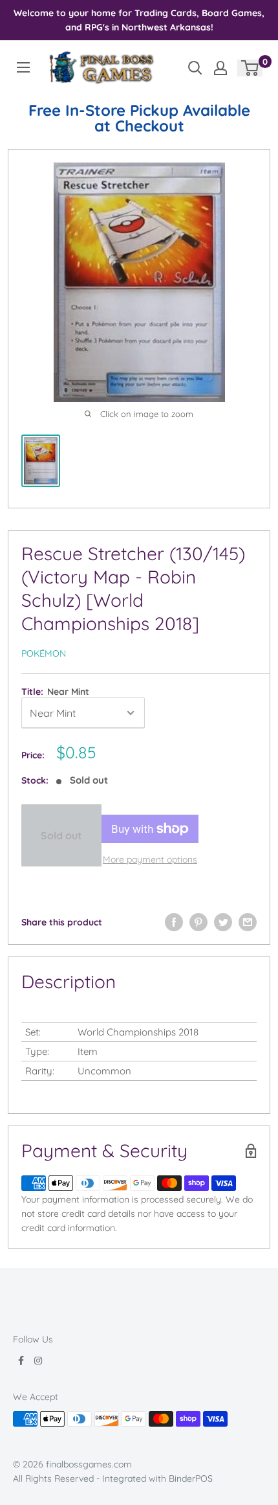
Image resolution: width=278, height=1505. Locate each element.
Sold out (61, 835)
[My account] (220, 68)
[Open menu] (23, 67)
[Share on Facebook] (174, 922)
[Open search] (195, 68)
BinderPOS (191, 1478)
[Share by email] (248, 922)
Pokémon (43, 653)
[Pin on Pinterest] (198, 922)
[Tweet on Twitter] (223, 922)
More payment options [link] (150, 859)
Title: (55, 691)
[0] (250, 68)
